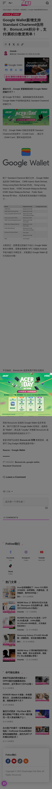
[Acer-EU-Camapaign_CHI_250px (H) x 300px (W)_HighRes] (26, 394)
